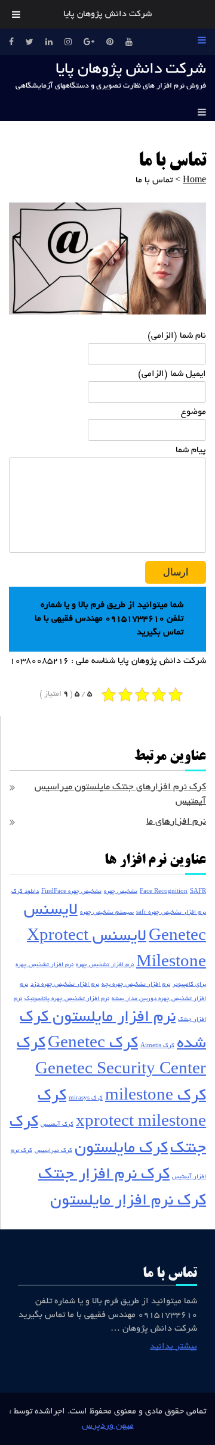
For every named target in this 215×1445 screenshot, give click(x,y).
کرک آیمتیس (57, 1125)
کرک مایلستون (121, 1149)
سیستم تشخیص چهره (107, 913)
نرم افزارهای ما (176, 822)
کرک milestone (155, 1096)
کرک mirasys (86, 1098)
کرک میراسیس (53, 1151)
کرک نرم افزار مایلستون (128, 1201)
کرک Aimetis (157, 1046)
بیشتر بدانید (173, 1346)
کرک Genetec (93, 1044)
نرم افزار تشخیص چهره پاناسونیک (66, 999)
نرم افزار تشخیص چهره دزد (64, 985)
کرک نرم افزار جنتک (104, 1175)
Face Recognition (164, 892)
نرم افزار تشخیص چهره (105, 965)
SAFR (198, 892)
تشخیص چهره (120, 892)
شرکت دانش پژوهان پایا (131, 69)
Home (194, 180)
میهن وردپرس (108, 1426)
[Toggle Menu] (16, 14)
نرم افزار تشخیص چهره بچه (136, 985)
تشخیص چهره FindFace (71, 892)
